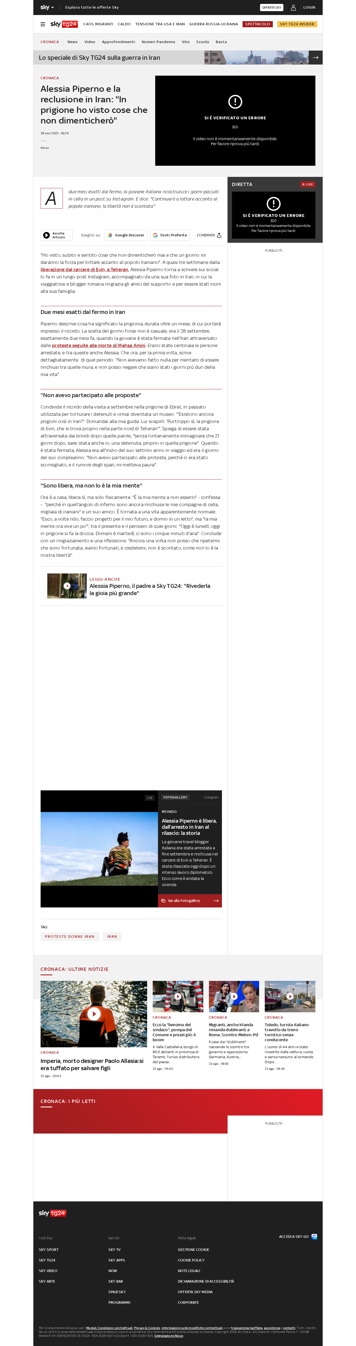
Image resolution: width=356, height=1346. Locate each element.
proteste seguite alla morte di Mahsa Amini (98, 345)
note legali (189, 1271)
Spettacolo (257, 24)
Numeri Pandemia (158, 42)
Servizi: (114, 1238)
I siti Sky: (46, 1238)
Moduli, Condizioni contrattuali (109, 1328)
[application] (57, 235)
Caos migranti (98, 24)
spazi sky (117, 1292)
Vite (186, 42)
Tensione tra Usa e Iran (160, 24)
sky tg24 (47, 1260)
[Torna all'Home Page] (64, 24)
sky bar (115, 1281)
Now (112, 1271)
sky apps (116, 1260)
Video (90, 42)
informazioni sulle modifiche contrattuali (192, 1328)
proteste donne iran (70, 936)
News (73, 42)
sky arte (47, 1281)
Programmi (119, 1302)
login (309, 7)
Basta (221, 42)
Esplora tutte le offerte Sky (92, 7)
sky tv (114, 1250)
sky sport (48, 1250)
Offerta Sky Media (195, 1292)
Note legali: (187, 1238)
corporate (188, 1302)
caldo (124, 24)
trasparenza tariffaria (247, 1328)
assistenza (272, 1328)
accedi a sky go (294, 1236)
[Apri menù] (43, 24)
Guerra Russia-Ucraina (213, 24)
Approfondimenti (118, 42)
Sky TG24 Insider (297, 24)
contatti (289, 1328)
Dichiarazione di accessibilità (206, 1281)
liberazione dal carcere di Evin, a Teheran (84, 269)
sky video (48, 1271)
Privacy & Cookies (147, 1328)
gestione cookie (193, 1250)
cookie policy (191, 1260)
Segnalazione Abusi (169, 1336)
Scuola (202, 42)
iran (112, 936)
